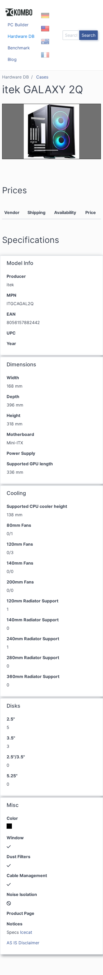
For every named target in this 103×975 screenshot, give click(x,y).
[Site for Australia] (45, 46)
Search (88, 35)
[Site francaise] (45, 59)
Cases (42, 77)
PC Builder (18, 24)
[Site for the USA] (45, 33)
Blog (12, 59)
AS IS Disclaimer (23, 942)
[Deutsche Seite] (45, 20)
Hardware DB (21, 36)
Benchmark (19, 47)
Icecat (26, 932)
